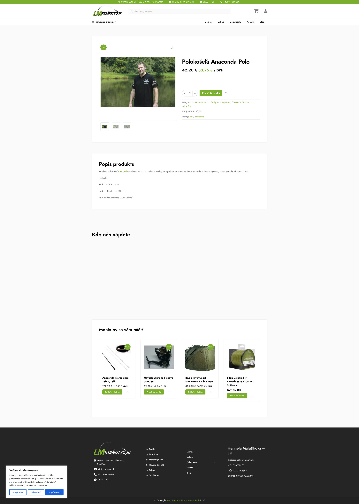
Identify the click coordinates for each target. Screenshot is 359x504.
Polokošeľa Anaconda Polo (215, 61)
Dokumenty (235, 21)
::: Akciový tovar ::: (201, 102)
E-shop (221, 21)
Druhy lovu (216, 102)
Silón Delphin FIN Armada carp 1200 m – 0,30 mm (241, 381)
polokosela (199, 116)
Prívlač (151, 470)
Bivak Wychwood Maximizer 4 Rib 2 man (199, 379)
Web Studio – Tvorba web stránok (183, 500)
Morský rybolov (155, 459)
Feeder (152, 449)
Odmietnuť (36, 492)
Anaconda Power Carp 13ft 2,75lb (115, 379)
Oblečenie (236, 102)
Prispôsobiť (18, 492)
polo (191, 116)
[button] (172, 47)
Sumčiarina (153, 475)
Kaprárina (226, 102)
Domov (208, 21)
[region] (36, 482)
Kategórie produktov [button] (105, 21)
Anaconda (123, 171)
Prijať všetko (54, 492)
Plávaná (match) (156, 464)
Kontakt (250, 21)
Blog (262, 21)
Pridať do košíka (211, 92)
